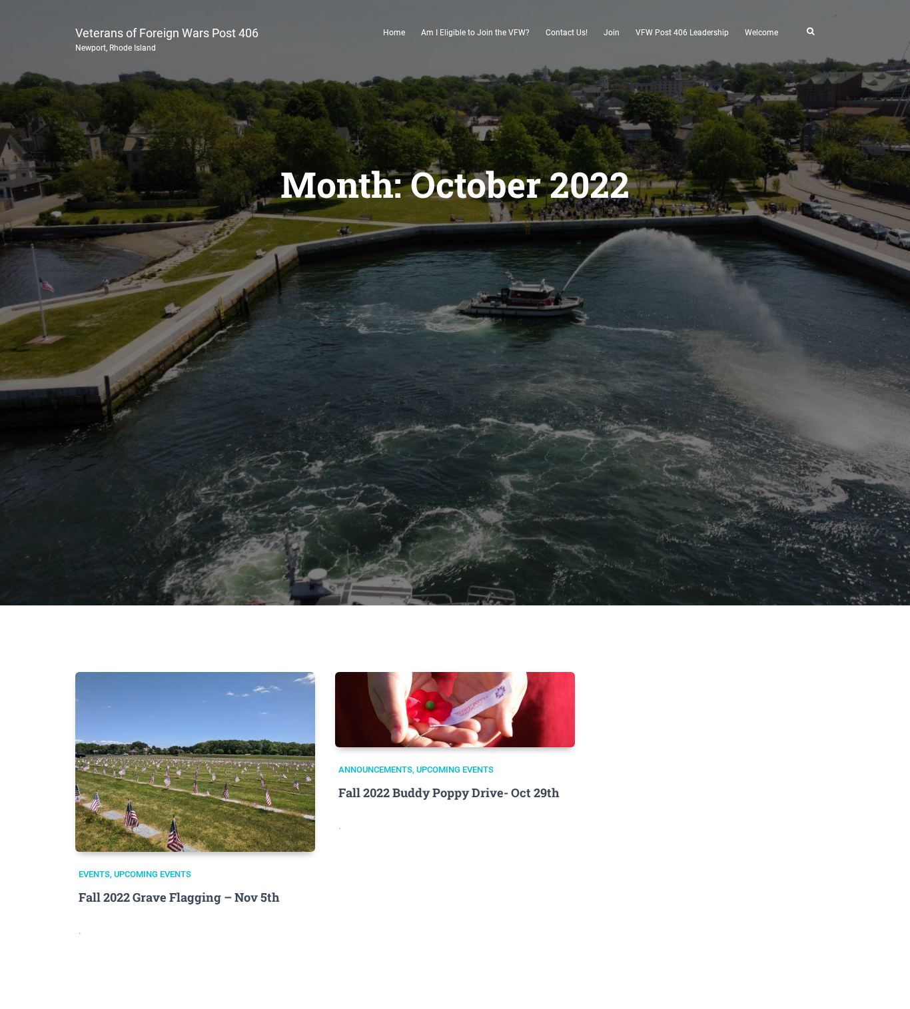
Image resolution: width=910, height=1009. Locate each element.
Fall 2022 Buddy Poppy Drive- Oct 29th (449, 793)
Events (94, 874)
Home (394, 32)
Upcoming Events (152, 874)
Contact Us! (567, 32)
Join (612, 32)
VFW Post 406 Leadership (682, 32)
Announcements (375, 770)
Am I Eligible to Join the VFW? (475, 32)
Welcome (761, 32)
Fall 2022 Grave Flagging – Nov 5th (179, 897)
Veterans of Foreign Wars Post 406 (166, 38)
